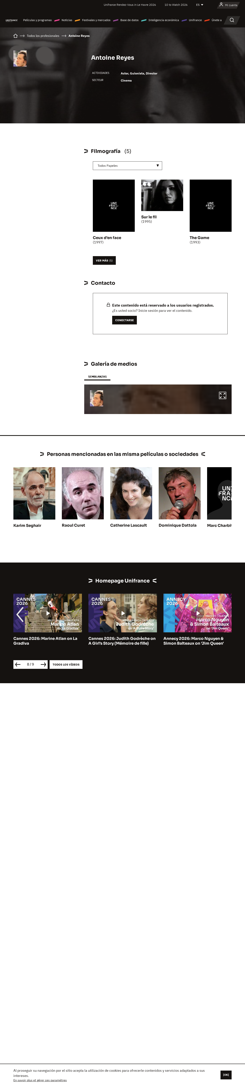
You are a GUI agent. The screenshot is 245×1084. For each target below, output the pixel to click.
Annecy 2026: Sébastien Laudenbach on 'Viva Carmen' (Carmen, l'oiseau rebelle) (192, 643)
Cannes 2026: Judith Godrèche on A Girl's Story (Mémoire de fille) (47, 641)
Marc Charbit (220, 525)
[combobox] (127, 165)
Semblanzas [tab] (97, 376)
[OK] (226, 1075)
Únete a (217, 20)
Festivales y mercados (96, 20)
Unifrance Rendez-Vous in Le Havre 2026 (130, 5)
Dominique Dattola (178, 525)
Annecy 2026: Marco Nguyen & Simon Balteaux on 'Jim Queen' (118, 641)
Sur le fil (149, 217)
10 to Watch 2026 (176, 5)
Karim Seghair (27, 525)
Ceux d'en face (107, 237)
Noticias (67, 20)
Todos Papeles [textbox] (108, 165)
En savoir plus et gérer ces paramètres (40, 1080)
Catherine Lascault (128, 525)
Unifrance (195, 20)
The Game (199, 237)
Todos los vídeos (66, 664)
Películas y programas (37, 20)
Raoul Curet (73, 525)
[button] (222, 396)
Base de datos (129, 20)
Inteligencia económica (164, 20)
